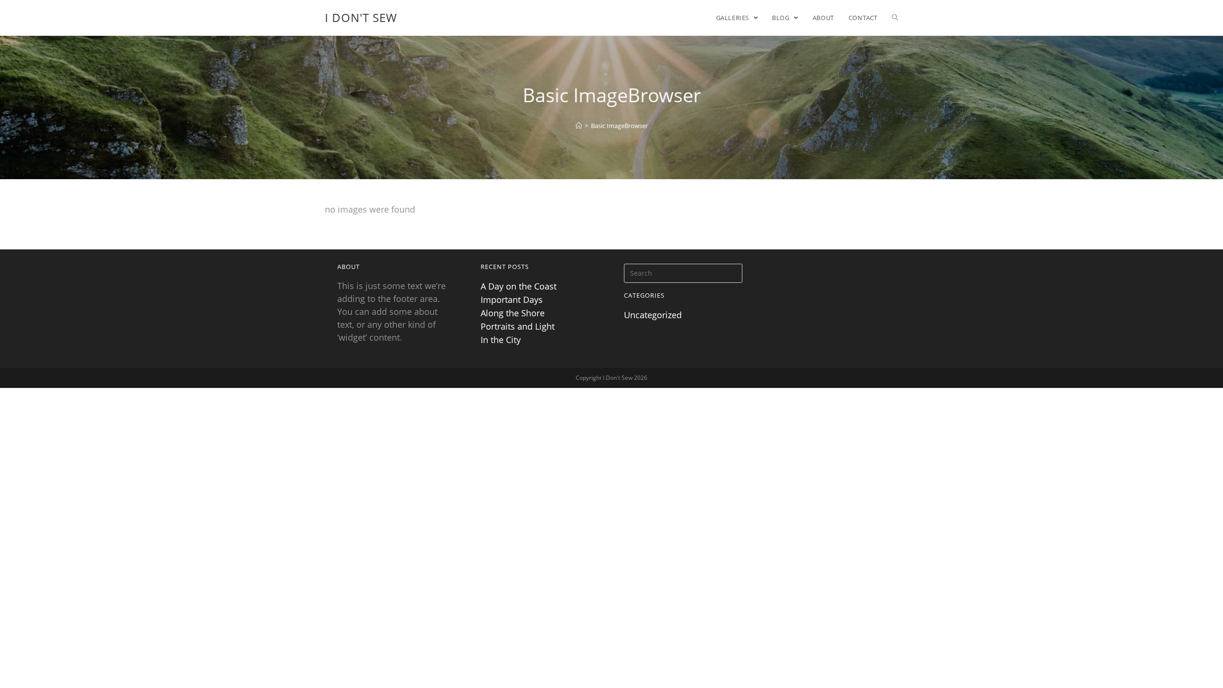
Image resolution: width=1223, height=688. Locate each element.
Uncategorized (653, 315)
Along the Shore (513, 313)
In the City (501, 339)
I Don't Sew (361, 17)
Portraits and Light (518, 326)
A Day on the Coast (519, 286)
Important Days (512, 299)
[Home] (579, 125)
